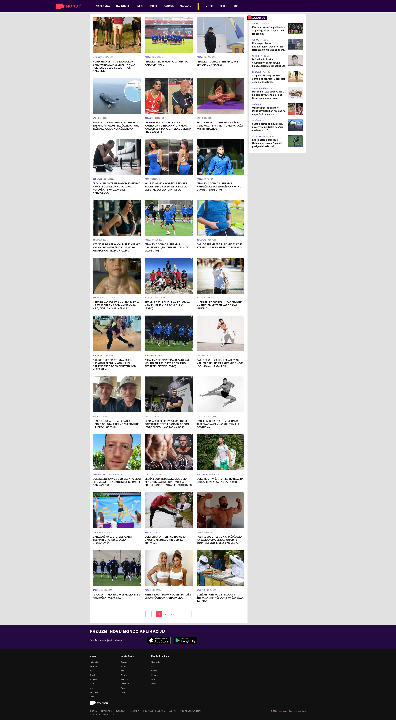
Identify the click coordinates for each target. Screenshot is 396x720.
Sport (92, 675)
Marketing (106, 711)
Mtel (92, 688)
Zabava (124, 675)
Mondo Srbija (127, 656)
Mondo (93, 656)
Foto (92, 697)
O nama (93, 711)
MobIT (93, 684)
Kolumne (94, 692)
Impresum (120, 711)
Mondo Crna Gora (160, 656)
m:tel (280, 711)
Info (92, 671)
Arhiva (172, 711)
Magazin (93, 679)
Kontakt (134, 711)
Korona (93, 666)
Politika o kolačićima (154, 711)
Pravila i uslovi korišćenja (103, 715)
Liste (123, 692)
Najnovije (94, 662)
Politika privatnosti (191, 711)
